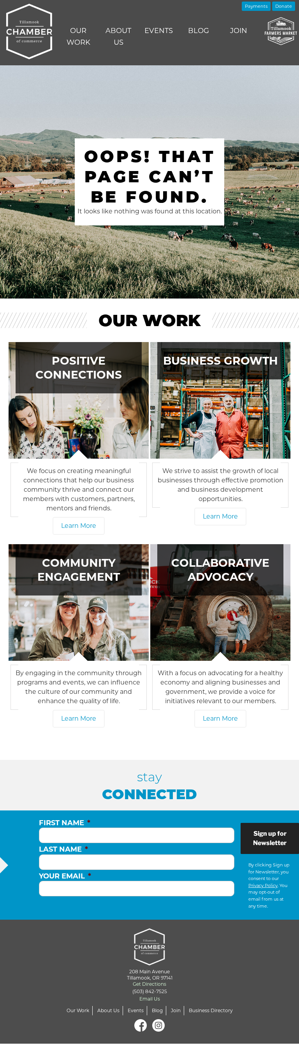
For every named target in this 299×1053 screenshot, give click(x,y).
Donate (283, 6)
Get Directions (149, 984)
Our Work (78, 36)
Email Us (149, 999)
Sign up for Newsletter (270, 838)
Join (238, 30)
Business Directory (211, 1010)
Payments (256, 6)
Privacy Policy (263, 885)
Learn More (78, 525)
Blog (198, 30)
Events (158, 30)
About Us (118, 36)
